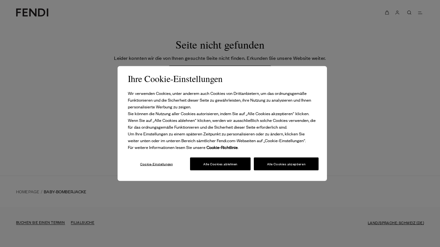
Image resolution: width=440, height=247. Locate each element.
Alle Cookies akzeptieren (286, 163)
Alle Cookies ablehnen (220, 163)
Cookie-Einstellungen (156, 163)
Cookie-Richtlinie (222, 147)
